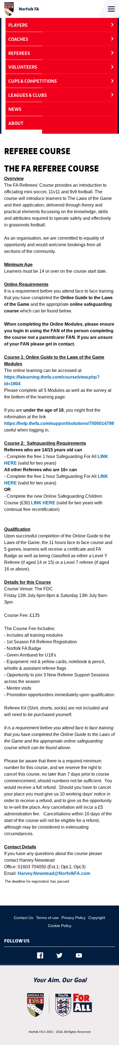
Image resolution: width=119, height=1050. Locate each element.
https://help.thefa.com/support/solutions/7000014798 (59, 423)
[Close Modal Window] (4, 1048)
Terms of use (47, 917)
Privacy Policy (73, 917)
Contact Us (23, 917)
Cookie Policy (59, 925)
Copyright (96, 917)
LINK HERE (43, 502)
